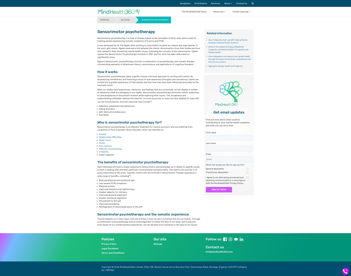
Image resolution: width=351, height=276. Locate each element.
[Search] (252, 3)
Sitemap (158, 244)
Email (208, 154)
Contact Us (241, 3)
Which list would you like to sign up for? (225, 165)
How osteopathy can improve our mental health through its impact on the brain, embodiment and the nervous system (229, 59)
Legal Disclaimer (110, 248)
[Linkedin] (241, 239)
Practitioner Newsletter (217, 172)
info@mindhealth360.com (219, 251)
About (227, 3)
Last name (211, 143)
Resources (218, 11)
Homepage (104, 20)
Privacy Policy (108, 244)
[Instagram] (230, 239)
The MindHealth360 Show (194, 11)
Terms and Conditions (112, 253)
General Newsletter (215, 169)
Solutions (215, 3)
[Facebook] (225, 239)
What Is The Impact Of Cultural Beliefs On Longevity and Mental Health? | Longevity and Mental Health (228, 50)
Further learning (241, 11)
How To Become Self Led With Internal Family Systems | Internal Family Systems (228, 41)
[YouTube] (236, 239)
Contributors (200, 3)
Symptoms (185, 3)
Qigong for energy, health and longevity (225, 66)
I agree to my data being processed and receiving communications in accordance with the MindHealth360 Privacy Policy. (225, 180)
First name (211, 132)
